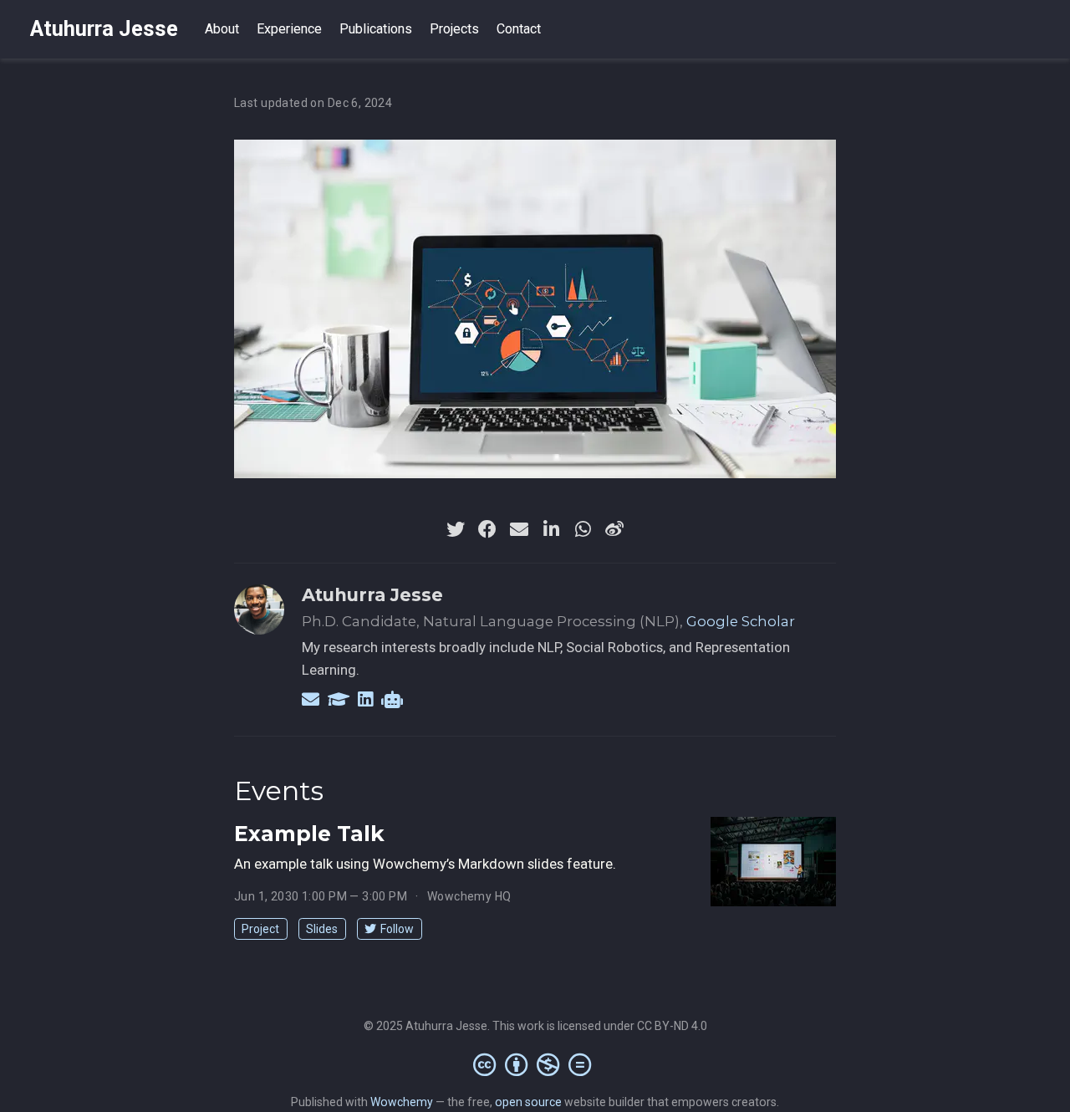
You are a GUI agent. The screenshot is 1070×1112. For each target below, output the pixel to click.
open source (528, 1102)
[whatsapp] (582, 529)
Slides (322, 929)
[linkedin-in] (550, 529)
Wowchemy (401, 1102)
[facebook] (487, 529)
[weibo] (614, 529)
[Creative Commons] (535, 1064)
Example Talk (309, 833)
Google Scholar (740, 621)
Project (260, 929)
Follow (397, 929)
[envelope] (519, 529)
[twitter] (455, 529)
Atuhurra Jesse (104, 29)
